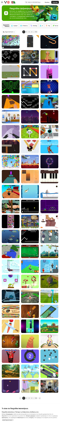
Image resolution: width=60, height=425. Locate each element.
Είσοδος (47, 2)
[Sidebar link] (2, 2)
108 (36, 32)
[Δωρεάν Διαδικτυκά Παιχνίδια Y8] (7, 2)
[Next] (56, 25)
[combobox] (9, 32)
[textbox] (9, 32)
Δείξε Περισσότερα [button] (7, 420)
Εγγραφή (55, 2)
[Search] (26, 2)
